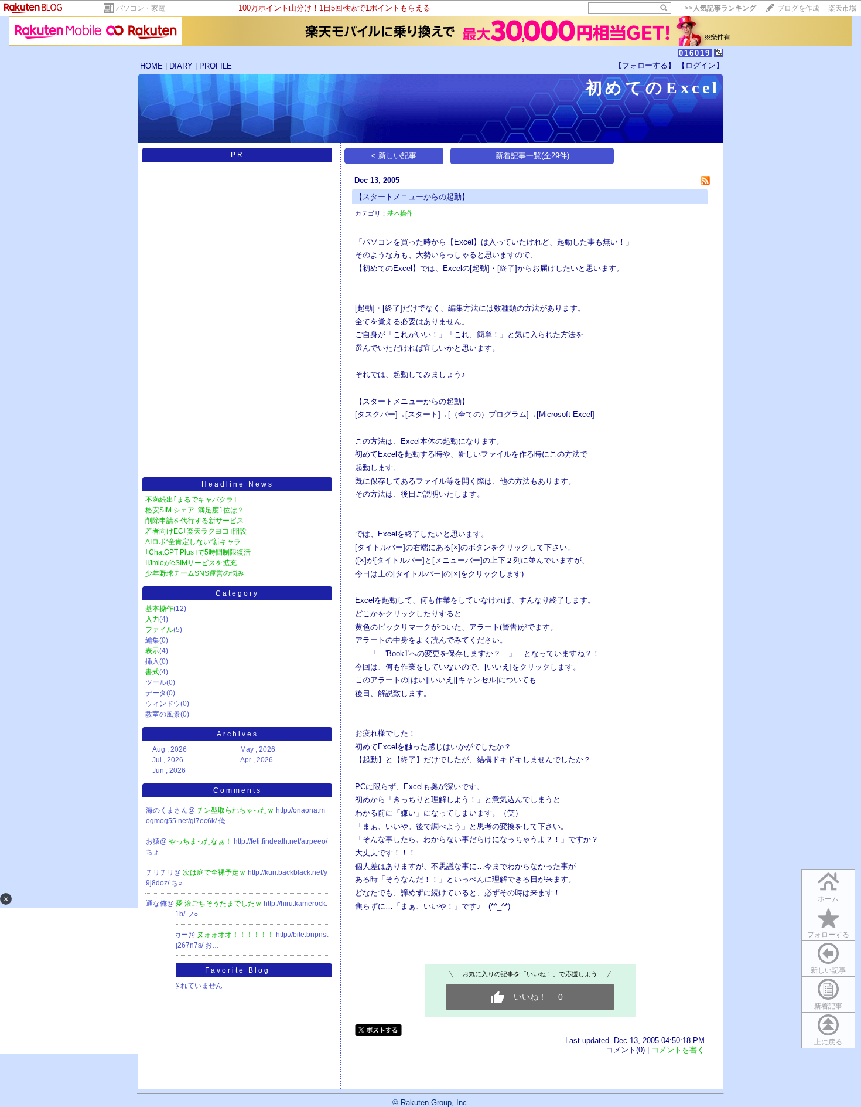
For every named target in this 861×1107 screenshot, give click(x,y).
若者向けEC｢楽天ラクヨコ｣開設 (196, 531)
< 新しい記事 (393, 155)
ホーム (828, 899)
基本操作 (159, 609)
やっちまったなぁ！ (201, 841)
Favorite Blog (237, 970)
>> (720, 8)
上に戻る (828, 1042)
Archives (237, 734)
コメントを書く (678, 1049)
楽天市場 (842, 8)
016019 (694, 53)
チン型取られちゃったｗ (236, 810)
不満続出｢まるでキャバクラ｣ (191, 499)
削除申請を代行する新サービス (194, 521)
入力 (152, 619)
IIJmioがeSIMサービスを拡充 (191, 563)
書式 (152, 672)
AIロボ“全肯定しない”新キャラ (193, 542)
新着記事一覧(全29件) (532, 155)
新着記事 (828, 1006)
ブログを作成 (798, 8)
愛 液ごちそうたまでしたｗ (220, 903)
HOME (151, 66)
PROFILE (215, 66)
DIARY (181, 66)
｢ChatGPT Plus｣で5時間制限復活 (198, 552)
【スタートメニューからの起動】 (412, 196)
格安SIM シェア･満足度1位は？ (194, 510)
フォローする (828, 935)
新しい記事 (828, 970)
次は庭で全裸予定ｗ (215, 872)
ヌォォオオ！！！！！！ (236, 935)
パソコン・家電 (140, 8)
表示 (152, 651)
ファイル (159, 630)
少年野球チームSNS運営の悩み (194, 573)
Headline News (237, 484)
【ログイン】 (700, 65)
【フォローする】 (644, 65)
